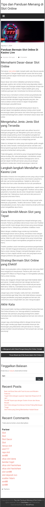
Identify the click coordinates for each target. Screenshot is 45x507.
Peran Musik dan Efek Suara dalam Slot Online (25, 355)
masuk (11, 371)
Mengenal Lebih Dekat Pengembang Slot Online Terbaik (23, 349)
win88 (5, 455)
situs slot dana (9, 458)
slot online (12, 71)
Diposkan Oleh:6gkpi (8, 57)
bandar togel (8, 462)
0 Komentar (23, 57)
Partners (7, 489)
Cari (3, 376)
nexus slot (7, 445)
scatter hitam (8, 478)
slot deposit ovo (9, 475)
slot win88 (7, 471)
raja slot (6, 452)
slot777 (5, 449)
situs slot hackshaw (11, 465)
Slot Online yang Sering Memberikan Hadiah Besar (21, 409)
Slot (3, 39)
